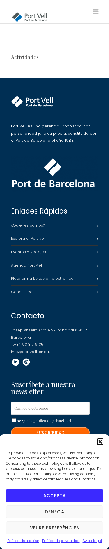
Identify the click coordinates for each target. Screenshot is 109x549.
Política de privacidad (61, 540)
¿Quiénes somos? (28, 225)
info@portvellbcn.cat (30, 351)
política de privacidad (52, 420)
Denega (54, 512)
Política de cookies (23, 540)
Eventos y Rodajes (28, 252)
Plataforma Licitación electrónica (42, 278)
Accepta (54, 496)
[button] (100, 442)
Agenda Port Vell (27, 265)
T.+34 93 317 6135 (27, 344)
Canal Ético (22, 292)
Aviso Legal (92, 540)
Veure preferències (54, 528)
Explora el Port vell (28, 238)
